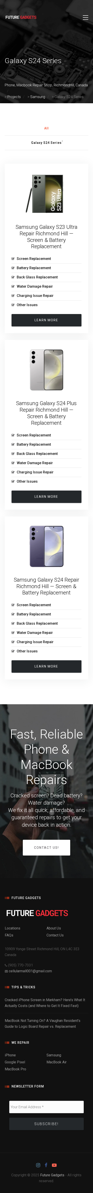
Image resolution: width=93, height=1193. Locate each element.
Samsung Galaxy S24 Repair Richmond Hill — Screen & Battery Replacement (46, 586)
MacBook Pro (15, 1069)
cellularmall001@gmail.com (30, 971)
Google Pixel (15, 1062)
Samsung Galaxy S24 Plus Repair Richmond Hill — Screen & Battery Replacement (46, 413)
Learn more (46, 320)
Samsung (53, 1055)
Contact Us (55, 935)
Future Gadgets (52, 1175)
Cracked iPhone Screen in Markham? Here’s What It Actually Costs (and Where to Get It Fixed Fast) (45, 1003)
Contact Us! (46, 847)
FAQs (9, 935)
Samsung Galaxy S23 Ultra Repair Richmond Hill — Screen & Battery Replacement (46, 237)
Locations (12, 928)
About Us (53, 928)
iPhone (10, 1055)
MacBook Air (56, 1062)
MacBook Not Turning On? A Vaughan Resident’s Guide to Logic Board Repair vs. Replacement (42, 1024)
